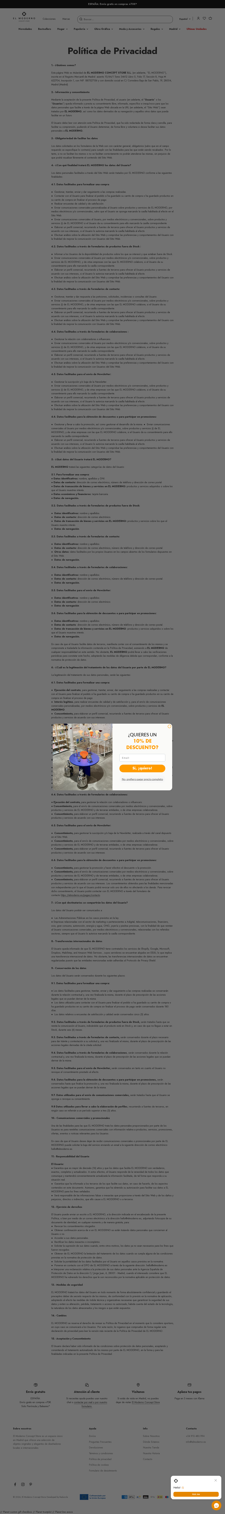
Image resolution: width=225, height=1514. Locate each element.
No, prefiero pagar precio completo (142, 779)
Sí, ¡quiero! (142, 768)
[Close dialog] (169, 726)
